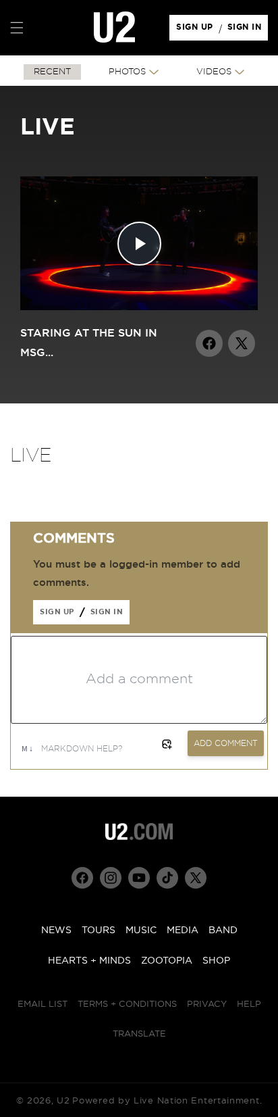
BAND (223, 930)
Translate (139, 1034)
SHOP (216, 961)
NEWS (56, 930)
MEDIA (182, 930)
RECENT (52, 72)
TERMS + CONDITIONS (127, 1004)
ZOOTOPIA (166, 961)
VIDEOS (213, 72)
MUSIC (141, 930)
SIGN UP (196, 30)
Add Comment (226, 743)
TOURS (98, 930)
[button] (17, 28)
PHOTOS (127, 72)
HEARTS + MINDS (89, 961)
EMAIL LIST (42, 1004)
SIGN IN (248, 30)
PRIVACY (207, 1004)
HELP (249, 1004)
